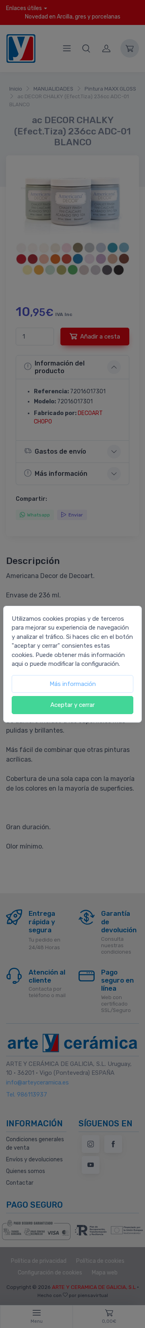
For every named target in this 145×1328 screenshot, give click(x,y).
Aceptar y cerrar (72, 704)
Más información (73, 684)
